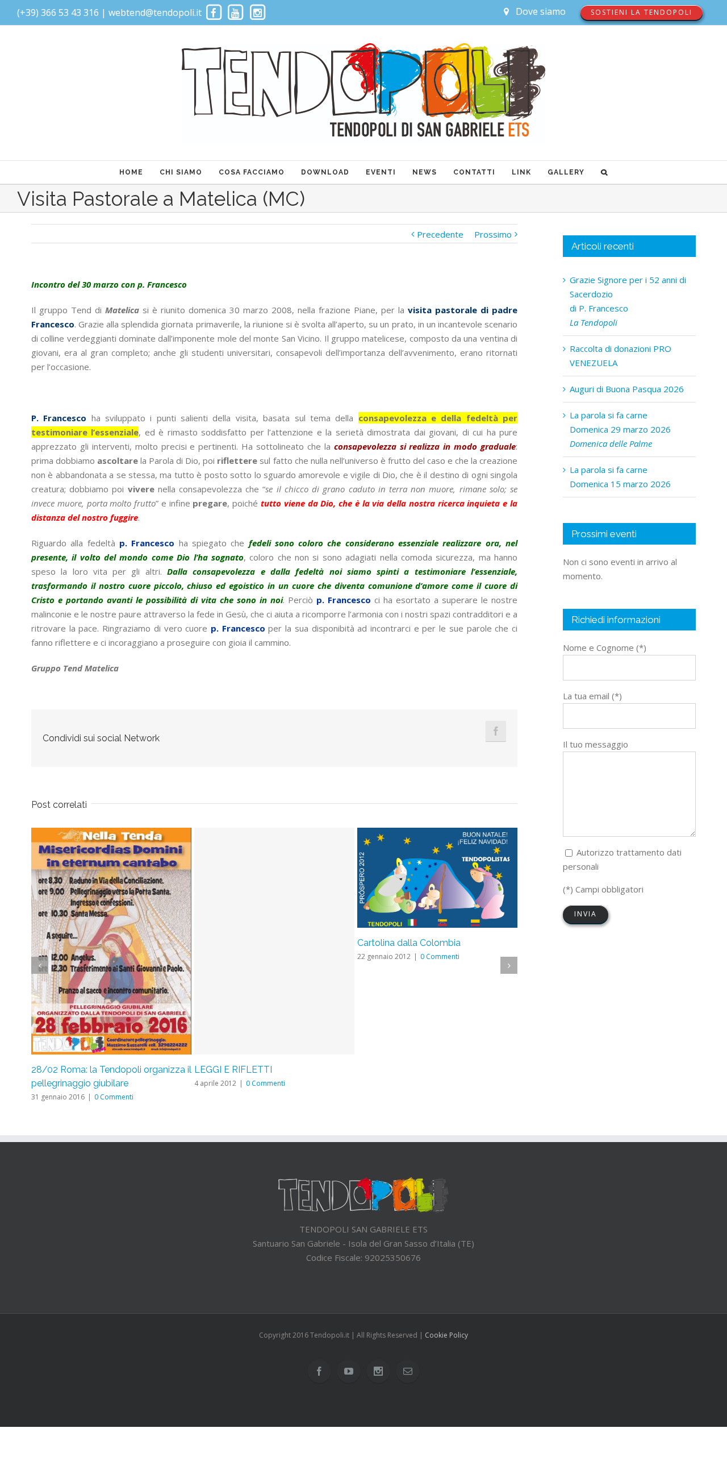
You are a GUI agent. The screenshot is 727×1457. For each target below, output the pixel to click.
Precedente (440, 234)
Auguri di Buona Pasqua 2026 (627, 389)
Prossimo (493, 234)
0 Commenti (113, 1097)
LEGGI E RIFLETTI (233, 1069)
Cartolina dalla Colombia (409, 942)
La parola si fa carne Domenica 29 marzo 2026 (620, 429)
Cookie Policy (446, 1335)
